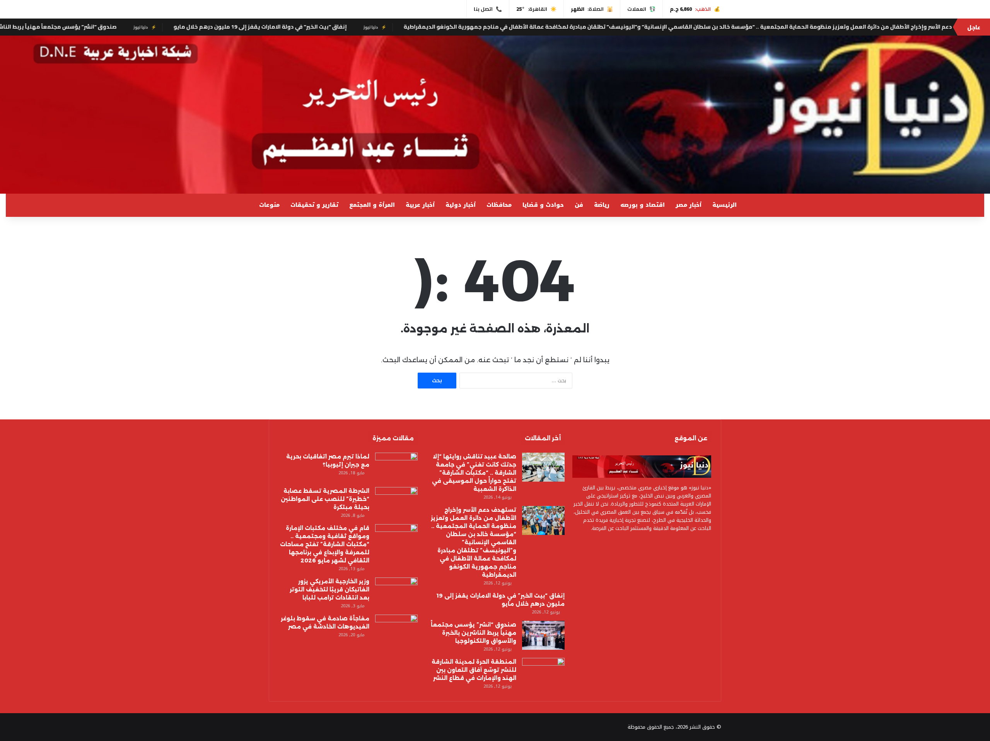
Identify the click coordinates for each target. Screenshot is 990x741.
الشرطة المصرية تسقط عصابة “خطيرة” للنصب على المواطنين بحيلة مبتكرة (325, 499)
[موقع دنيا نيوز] (495, 115)
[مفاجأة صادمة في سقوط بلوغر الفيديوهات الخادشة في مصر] (396, 629)
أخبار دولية (461, 205)
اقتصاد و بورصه (642, 205)
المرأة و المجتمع (372, 205)
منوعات (269, 205)
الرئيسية (724, 205)
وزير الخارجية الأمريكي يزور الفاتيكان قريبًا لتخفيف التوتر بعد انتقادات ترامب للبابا (329, 589)
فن (579, 205)
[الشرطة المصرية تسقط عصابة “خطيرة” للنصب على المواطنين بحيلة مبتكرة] (396, 501)
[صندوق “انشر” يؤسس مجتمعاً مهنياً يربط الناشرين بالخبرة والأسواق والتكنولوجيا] (543, 635)
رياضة (601, 205)
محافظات (499, 205)
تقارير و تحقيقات (314, 205)
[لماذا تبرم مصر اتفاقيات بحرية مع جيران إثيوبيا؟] (396, 467)
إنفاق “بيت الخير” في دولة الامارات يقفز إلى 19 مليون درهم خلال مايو (336, 27)
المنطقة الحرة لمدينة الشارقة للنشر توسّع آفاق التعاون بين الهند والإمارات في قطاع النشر (474, 669)
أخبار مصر (689, 205)
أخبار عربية (420, 205)
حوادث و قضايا (543, 205)
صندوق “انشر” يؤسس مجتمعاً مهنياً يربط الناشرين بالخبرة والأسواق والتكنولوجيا (473, 632)
